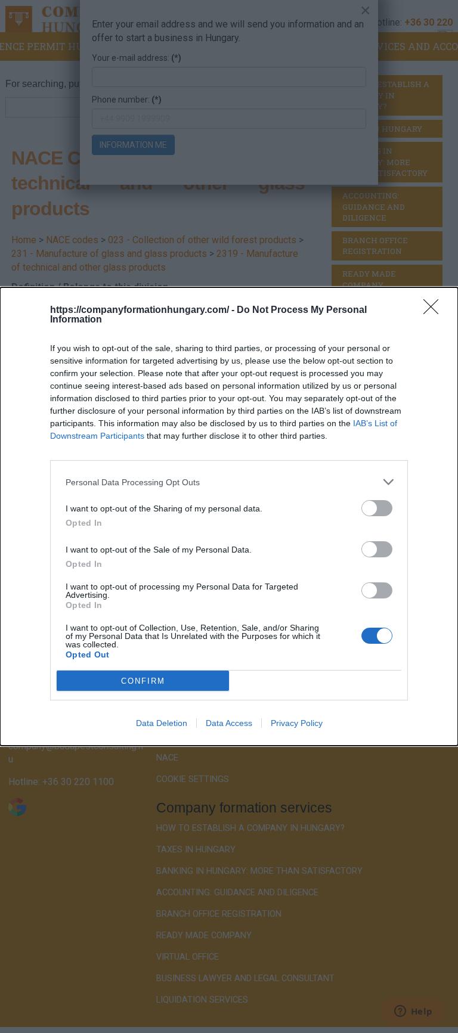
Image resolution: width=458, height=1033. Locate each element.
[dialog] (229, 516)
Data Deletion (161, 723)
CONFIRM (143, 681)
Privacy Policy (297, 723)
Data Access (229, 723)
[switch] (376, 508)
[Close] (434, 310)
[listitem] (229, 482)
